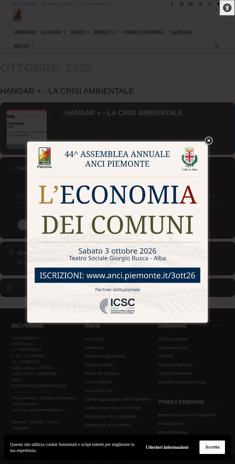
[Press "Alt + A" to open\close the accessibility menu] (227, 8)
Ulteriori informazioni (167, 447)
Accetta (212, 447)
